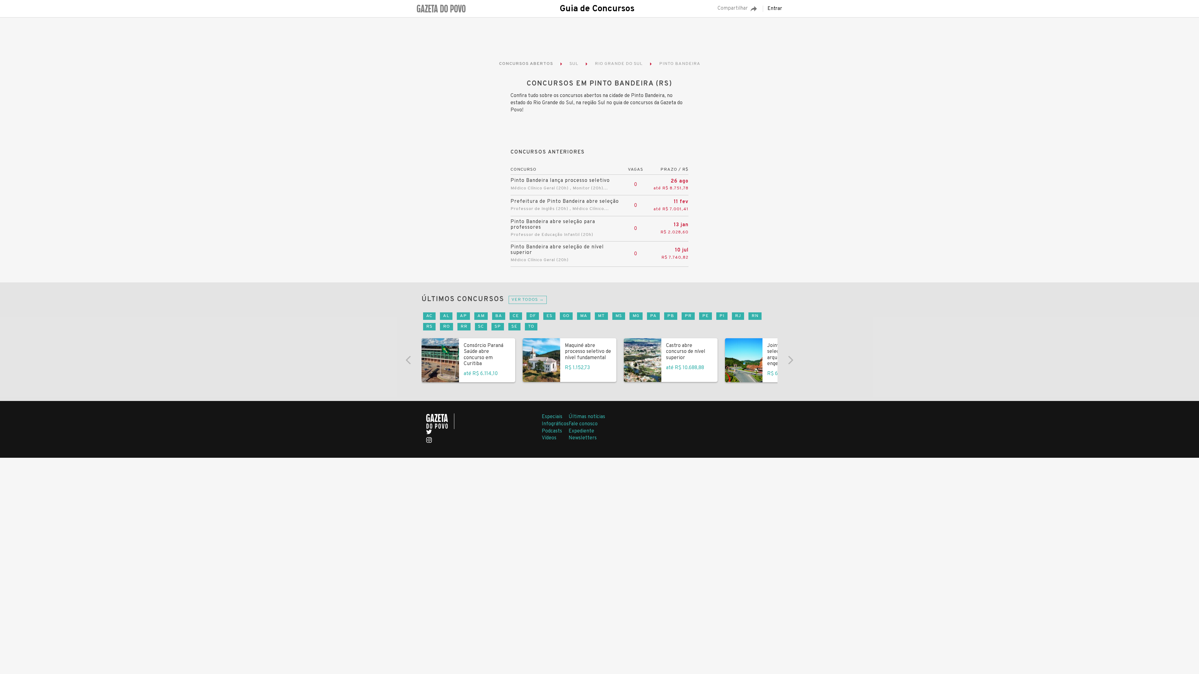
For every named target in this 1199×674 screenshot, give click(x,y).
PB (670, 316)
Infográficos (555, 424)
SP (498, 326)
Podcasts (552, 431)
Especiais (552, 417)
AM (481, 316)
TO (531, 326)
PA (653, 316)
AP (463, 316)
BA (498, 316)
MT (601, 316)
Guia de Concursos (597, 9)
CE (516, 316)
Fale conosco (583, 424)
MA (583, 316)
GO (566, 316)
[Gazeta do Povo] (440, 421)
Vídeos (549, 438)
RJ (738, 316)
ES (549, 316)
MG (636, 316)
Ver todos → (527, 299)
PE (705, 316)
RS (429, 326)
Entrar (774, 9)
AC (429, 316)
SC (481, 326)
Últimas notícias (587, 417)
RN (755, 316)
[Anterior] (408, 360)
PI (721, 316)
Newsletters (583, 438)
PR (688, 316)
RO (446, 326)
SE (514, 326)
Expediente (581, 431)
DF (533, 316)
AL (446, 316)
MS (618, 316)
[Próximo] (790, 360)
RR (464, 326)
